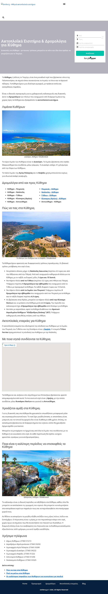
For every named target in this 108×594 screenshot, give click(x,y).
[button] (64, 4)
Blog (84, 583)
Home (24, 583)
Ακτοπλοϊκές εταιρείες (69, 583)
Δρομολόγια (50, 583)
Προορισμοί (36, 583)
